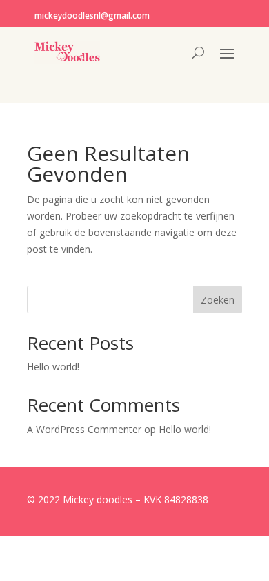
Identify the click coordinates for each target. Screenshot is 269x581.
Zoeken (218, 299)
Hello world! (53, 366)
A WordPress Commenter (84, 429)
